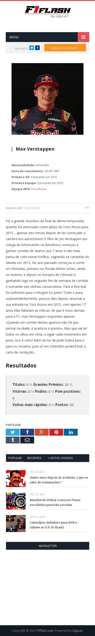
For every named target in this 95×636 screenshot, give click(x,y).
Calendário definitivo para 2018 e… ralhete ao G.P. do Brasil (54, 524)
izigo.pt (77, 630)
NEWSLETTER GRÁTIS (64, 48)
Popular (15, 458)
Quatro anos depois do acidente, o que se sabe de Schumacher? (59, 479)
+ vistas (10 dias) (60, 458)
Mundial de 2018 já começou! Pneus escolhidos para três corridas (55, 502)
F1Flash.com (45, 630)
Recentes (34, 458)
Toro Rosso (39, 189)
